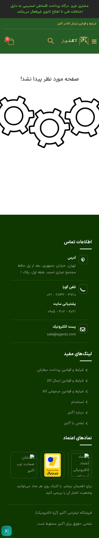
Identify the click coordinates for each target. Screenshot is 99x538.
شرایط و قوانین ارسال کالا (65, 381)
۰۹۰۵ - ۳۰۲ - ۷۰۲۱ (62, 311)
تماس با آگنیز (74, 423)
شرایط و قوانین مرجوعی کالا (63, 391)
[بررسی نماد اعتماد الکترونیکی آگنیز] (80, 465)
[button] (50, 41)
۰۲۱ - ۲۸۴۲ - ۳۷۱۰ (61, 295)
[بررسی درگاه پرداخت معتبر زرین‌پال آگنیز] (52, 465)
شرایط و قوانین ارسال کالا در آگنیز (76, 24)
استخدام (77, 402)
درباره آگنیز (76, 412)
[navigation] (7, 531)
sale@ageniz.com (61, 334)
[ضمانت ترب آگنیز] (23, 465)
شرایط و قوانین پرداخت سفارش (60, 370)
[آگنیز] (75, 41)
